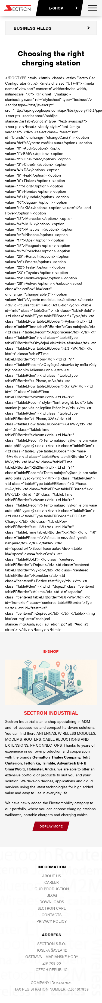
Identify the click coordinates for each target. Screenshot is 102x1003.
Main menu (92, 8)
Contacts (51, 914)
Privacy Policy (51, 921)
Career (51, 882)
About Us (51, 875)
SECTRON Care (52, 908)
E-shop (56, 8)
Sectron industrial (51, 712)
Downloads (51, 901)
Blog (52, 895)
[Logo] (17, 8)
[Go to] (51, 682)
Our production (52, 888)
